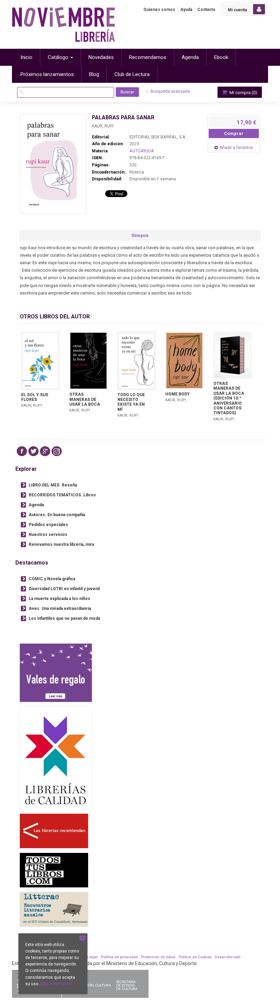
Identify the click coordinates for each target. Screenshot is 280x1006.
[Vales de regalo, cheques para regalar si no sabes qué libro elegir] (55, 673)
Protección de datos (158, 957)
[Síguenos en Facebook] (22, 451)
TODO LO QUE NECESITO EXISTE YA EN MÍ (131, 402)
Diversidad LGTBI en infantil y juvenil (64, 588)
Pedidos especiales (48, 524)
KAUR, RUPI (102, 126)
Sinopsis (140, 235)
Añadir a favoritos (236, 147)
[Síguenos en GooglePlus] (45, 451)
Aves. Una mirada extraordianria (60, 608)
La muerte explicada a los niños (59, 598)
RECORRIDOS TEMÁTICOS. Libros (62, 495)
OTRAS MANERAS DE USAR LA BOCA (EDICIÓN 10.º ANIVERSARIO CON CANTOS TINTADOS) (228, 398)
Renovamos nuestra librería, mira (61, 544)
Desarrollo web (227, 957)
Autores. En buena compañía (57, 514)
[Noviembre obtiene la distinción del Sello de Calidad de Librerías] (55, 757)
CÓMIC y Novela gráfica (52, 578)
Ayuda (186, 9)
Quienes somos (159, 9)
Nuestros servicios (48, 534)
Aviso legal (88, 957)
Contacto (206, 9)
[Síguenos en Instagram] (57, 451)
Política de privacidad (119, 957)
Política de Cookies (195, 957)
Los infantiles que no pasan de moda (64, 618)
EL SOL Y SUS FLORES (34, 397)
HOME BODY (177, 394)
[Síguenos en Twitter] (33, 451)
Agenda (36, 504)
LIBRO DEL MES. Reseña (53, 485)
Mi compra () (242, 92)
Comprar (233, 133)
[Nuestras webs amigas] (53, 831)
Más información (56, 983)
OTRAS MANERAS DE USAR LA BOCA (84, 399)
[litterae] (53, 909)
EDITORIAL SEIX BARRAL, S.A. (157, 137)
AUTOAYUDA (141, 151)
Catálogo (59, 57)
